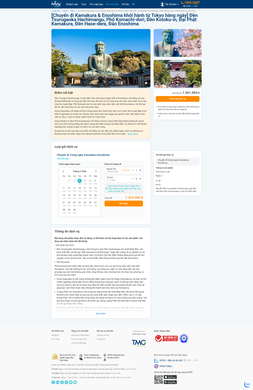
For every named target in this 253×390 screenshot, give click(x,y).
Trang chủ (55, 11)
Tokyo (73, 11)
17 (80, 196)
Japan (65, 11)
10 (80, 189)
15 (69, 196)
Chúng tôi (55, 335)
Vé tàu (125, 4)
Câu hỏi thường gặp (78, 343)
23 (74, 203)
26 (90, 203)
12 (90, 189)
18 (85, 196)
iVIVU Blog (55, 339)
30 (74, 210)
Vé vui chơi (112, 4)
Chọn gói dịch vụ (178, 98)
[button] (146, 83)
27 (95, 203)
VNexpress (101, 339)
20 (95, 196)
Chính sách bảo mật (79, 339)
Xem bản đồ (130, 369)
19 (90, 196)
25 (85, 203)
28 (64, 210)
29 (69, 210)
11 (85, 189)
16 (74, 196)
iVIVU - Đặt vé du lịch (171, 360)
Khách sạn (72, 4)
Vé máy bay (96, 4)
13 (95, 189)
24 (80, 203)
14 (64, 196)
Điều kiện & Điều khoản (80, 335)
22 (69, 203)
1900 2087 (192, 3)
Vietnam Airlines (103, 335)
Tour (83, 4)
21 (64, 203)
